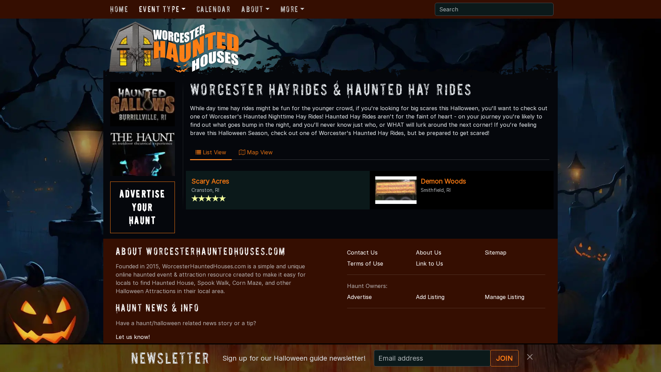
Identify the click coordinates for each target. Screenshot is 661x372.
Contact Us (362, 252)
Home (119, 9)
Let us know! (133, 336)
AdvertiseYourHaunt (142, 207)
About (252, 9)
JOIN (504, 358)
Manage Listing (504, 296)
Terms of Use (365, 263)
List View (213, 152)
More (289, 9)
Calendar (214, 9)
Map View (259, 152)
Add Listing (430, 296)
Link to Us (429, 263)
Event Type (159, 9)
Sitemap (495, 252)
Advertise (359, 296)
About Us (428, 252)
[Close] (530, 357)
